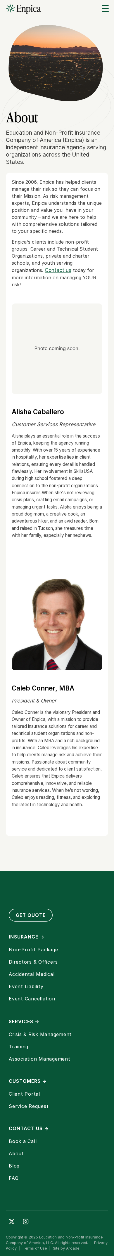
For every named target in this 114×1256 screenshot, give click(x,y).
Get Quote (31, 915)
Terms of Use (35, 1248)
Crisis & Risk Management (40, 1034)
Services (24, 1021)
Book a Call (23, 1141)
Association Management (39, 1059)
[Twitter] (12, 1221)
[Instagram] (26, 1221)
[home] (23, 9)
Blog (14, 1166)
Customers (28, 1081)
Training (18, 1046)
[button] (105, 9)
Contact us (58, 270)
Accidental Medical (32, 974)
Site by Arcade (66, 1248)
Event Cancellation (32, 999)
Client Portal (24, 1094)
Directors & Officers (33, 962)
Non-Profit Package (33, 950)
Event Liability (26, 986)
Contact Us (29, 1128)
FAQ (13, 1178)
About (16, 1153)
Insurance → (26, 937)
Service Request (29, 1106)
